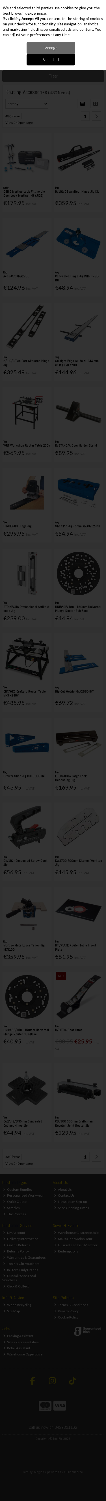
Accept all (51, 60)
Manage (50, 48)
